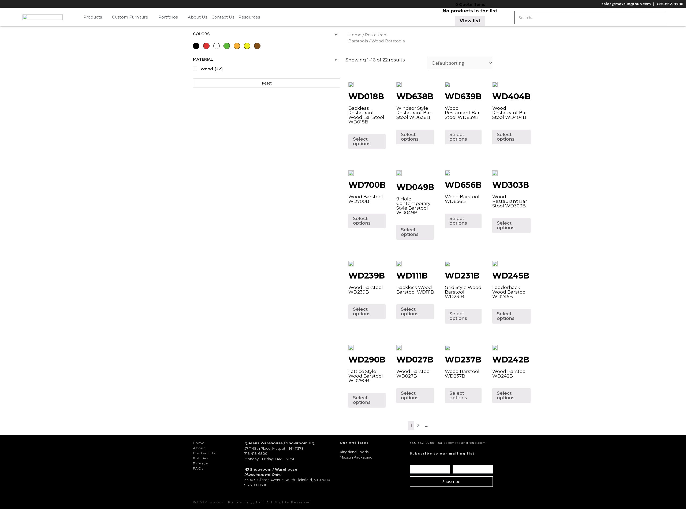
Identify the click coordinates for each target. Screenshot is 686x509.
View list (470, 20)
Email (459, 461)
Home (354, 34)
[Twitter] (491, 502)
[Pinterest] (481, 502)
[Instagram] (470, 502)
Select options (362, 141)
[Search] (659, 17)
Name (417, 461)
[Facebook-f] (460, 502)
